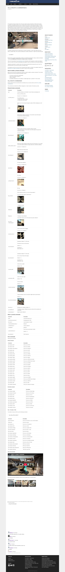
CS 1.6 (25, 4)
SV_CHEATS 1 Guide (48, 71)
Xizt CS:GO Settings (45, 567)
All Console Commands (49, 85)
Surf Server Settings (48, 78)
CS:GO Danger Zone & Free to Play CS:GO (49, 563)
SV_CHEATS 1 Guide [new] (49, 70)
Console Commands (11, 502)
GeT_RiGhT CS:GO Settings (12, 504)
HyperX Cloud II (47, 47)
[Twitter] (53, 66)
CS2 (11, 4)
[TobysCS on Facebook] (46, 66)
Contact (9, 558)
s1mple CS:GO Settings (49, 53)
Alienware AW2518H (48, 44)
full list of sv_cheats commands (14, 68)
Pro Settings (35, 4)
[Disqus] (25, 519)
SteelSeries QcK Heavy (49, 40)
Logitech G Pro (47, 37)
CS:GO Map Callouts (48, 77)
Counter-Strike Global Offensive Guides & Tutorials (25, 501)
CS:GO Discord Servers (46, 559)
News (30, 4)
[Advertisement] (25, 17)
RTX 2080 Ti (47, 49)
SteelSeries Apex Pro (48, 42)
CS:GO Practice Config (49, 72)
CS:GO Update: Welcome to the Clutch (48, 565)
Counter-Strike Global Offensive (13, 501)
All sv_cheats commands (49, 86)
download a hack (21, 61)
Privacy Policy (10, 559)
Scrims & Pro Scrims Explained (47, 564)
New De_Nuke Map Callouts (13, 503)
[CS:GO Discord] (50, 66)
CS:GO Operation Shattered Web (50, 56)
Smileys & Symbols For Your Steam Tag (31, 563)
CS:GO (15, 4)
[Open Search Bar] (58, 4)
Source (20, 4)
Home (8, 4)
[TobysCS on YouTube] (48, 66)
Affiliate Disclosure (11, 560)
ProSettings (47, 90)
